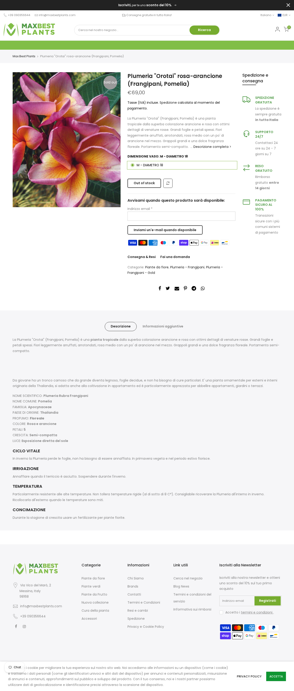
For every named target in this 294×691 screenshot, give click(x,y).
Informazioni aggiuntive (163, 326)
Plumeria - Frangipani (187, 267)
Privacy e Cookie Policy (145, 626)
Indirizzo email (140, 208)
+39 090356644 (33, 616)
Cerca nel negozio (188, 578)
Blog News (181, 586)
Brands (132, 586)
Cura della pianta (95, 610)
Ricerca (204, 30)
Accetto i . (249, 612)
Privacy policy (249, 676)
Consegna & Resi (141, 257)
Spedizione (169, 102)
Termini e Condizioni (143, 602)
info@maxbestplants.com (57, 15)
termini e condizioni (257, 612)
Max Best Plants (24, 56)
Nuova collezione (95, 602)
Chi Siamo (135, 578)
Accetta (276, 676)
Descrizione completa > (211, 146)
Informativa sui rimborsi (192, 609)
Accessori (89, 618)
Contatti (134, 594)
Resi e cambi (137, 610)
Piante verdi (91, 586)
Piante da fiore (157, 267)
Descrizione (121, 326)
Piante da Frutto (94, 594)
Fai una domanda (175, 257)
